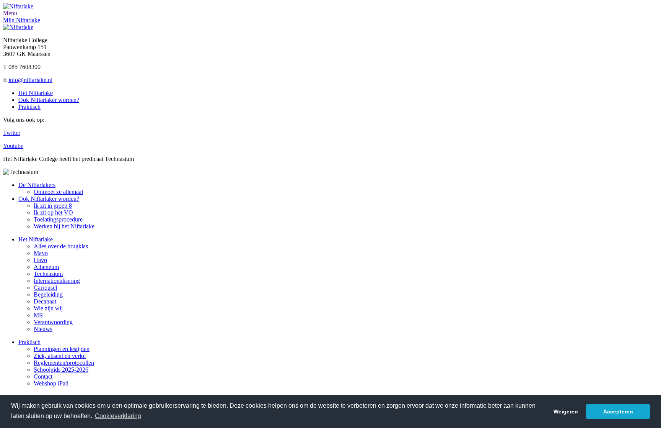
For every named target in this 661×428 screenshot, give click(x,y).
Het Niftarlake (35, 93)
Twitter (11, 133)
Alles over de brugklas (61, 246)
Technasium (48, 274)
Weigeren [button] (566, 411)
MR (38, 315)
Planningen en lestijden (62, 349)
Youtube (13, 146)
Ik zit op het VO (53, 212)
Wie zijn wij (48, 308)
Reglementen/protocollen (64, 362)
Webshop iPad (51, 383)
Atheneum (46, 267)
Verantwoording (53, 322)
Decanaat (45, 301)
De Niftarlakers (36, 185)
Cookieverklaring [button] (118, 416)
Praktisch (29, 106)
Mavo (41, 253)
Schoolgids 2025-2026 (61, 369)
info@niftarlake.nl (30, 80)
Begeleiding (48, 294)
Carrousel (45, 287)
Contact (43, 376)
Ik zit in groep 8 (53, 205)
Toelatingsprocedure (58, 219)
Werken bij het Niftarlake (64, 226)
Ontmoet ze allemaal (58, 192)
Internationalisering (57, 280)
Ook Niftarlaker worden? (48, 100)
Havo (40, 260)
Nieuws (43, 329)
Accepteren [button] (618, 411)
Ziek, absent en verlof (60, 356)
